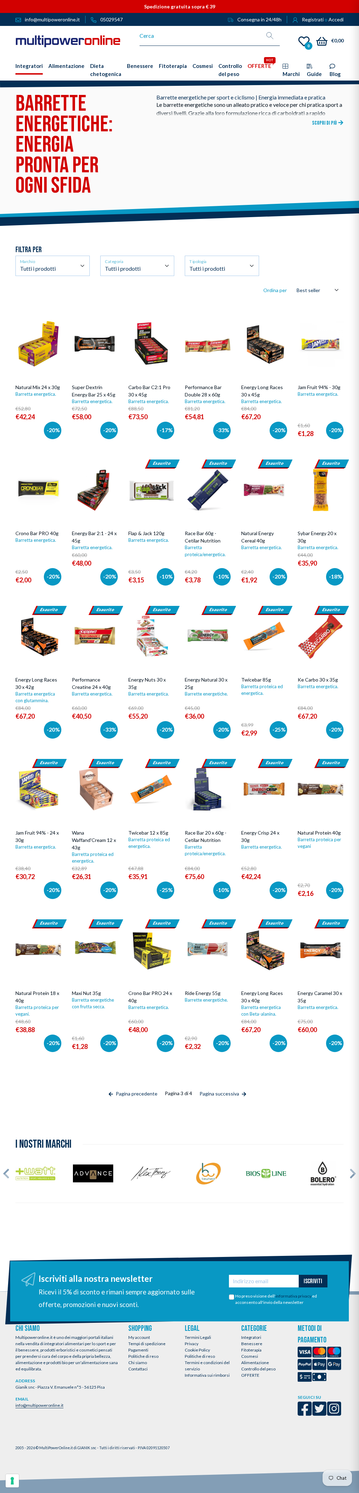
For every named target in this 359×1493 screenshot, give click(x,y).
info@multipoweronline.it (39, 1405)
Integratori (251, 1337)
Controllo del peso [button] (230, 70)
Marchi (291, 74)
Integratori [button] (29, 66)
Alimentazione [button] (66, 66)
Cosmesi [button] (202, 66)
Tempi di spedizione (146, 1343)
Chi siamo (137, 1362)
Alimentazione (255, 1362)
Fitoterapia (251, 1350)
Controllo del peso (258, 1368)
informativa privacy (293, 1296)
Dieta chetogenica (105, 70)
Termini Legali (198, 1337)
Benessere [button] (140, 66)
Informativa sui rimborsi (207, 1375)
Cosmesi (249, 1356)
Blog (335, 74)
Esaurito (151, 540)
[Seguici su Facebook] (305, 1413)
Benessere (251, 1343)
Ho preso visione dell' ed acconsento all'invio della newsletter (276, 1299)
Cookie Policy (197, 1350)
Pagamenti (138, 1350)
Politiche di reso (143, 1356)
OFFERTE (250, 1375)
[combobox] (200, 36)
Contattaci (138, 1368)
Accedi (336, 19)
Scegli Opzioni (41, 390)
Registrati (313, 19)
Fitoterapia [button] (173, 66)
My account (139, 1337)
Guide (314, 74)
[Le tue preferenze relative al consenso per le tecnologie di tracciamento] (12, 1480)
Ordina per (275, 290)
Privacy (191, 1343)
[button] (6, 1173)
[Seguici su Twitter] (319, 1413)
